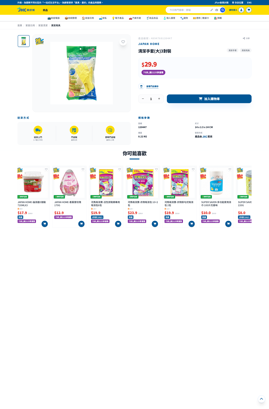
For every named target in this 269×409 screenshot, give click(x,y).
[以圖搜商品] (216, 9)
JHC (204, 136)
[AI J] (211, 9)
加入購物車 (212, 98)
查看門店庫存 (152, 86)
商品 (45, 10)
